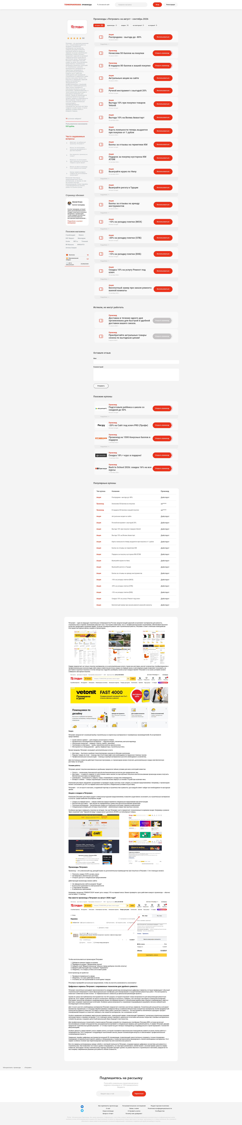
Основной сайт (104, 4)
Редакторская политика (160, 1106)
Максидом (81, 238)
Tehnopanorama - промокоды (12, 1067)
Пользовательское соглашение (134, 1106)
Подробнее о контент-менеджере (75, 222)
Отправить (101, 386)
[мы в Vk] (82, 1108)
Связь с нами (134, 1108)
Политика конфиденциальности (160, 1108)
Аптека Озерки (71, 248)
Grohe (68, 241)
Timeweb (84, 241)
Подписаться (139, 1093)
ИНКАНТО (80, 244)
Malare (81, 235)
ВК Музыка (70, 244)
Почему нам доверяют (134, 1113)
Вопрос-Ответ (108, 1113)
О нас (108, 1108)
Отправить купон (134, 1111)
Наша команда (108, 1111)
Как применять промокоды (108, 1106)
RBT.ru (75, 241)
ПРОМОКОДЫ (78, 5)
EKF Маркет (70, 238)
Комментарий (98, 367)
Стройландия (70, 235)
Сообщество (160, 1111)
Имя (94, 358)
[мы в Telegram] (82, 1112)
